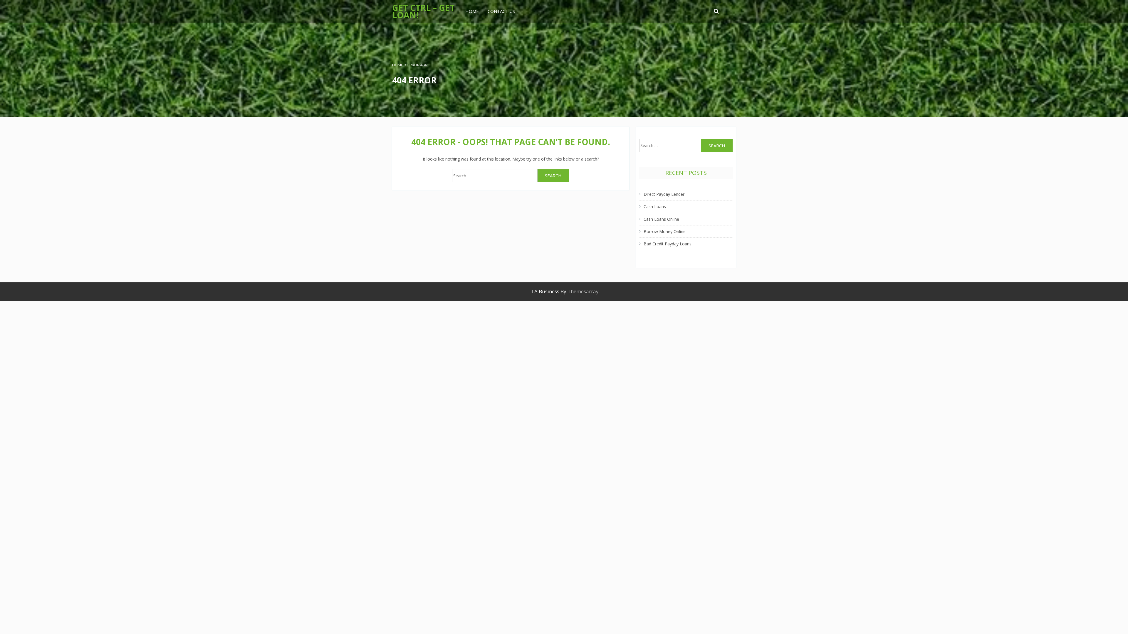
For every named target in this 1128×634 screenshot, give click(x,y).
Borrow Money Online (665, 231)
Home (472, 11)
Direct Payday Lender (664, 194)
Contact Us (501, 11)
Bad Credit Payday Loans (667, 244)
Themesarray (583, 291)
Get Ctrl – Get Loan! (423, 11)
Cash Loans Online (661, 219)
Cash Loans (655, 206)
